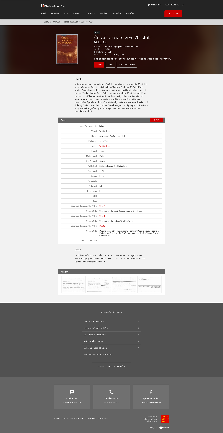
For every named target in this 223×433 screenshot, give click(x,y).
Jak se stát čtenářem (94, 321)
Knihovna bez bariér (93, 341)
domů (46, 22)
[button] (67, 49)
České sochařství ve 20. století (78, 22)
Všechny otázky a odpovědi (111, 366)
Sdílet (110, 65)
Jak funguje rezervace (95, 334)
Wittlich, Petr (100, 42)
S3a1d (102, 216)
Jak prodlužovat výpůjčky (96, 328)
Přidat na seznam (127, 65)
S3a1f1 (102, 206)
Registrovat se (172, 5)
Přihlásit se (155, 5)
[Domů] (53, 5)
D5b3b (102, 226)
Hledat (173, 13)
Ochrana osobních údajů (95, 348)
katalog (56, 22)
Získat (99, 65)
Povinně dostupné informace (98, 354)
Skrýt (156, 120)
